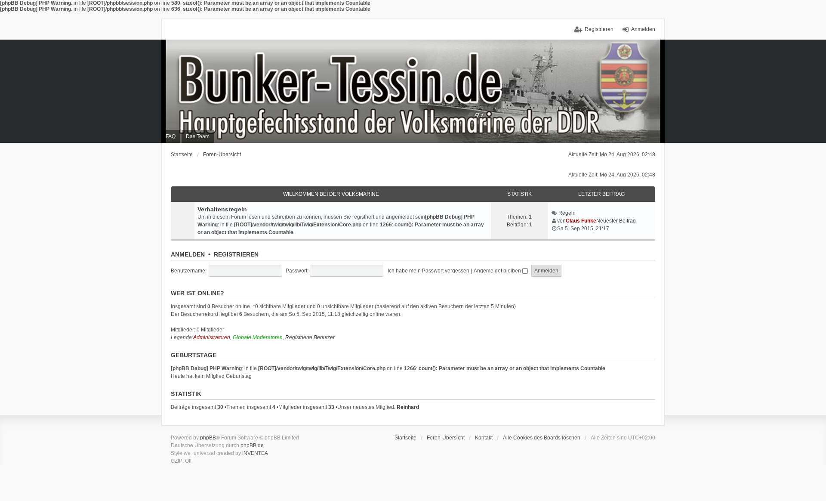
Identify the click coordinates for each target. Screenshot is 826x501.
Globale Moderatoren (258, 337)
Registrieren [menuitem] (599, 29)
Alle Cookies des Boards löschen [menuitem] (541, 438)
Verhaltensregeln (222, 209)
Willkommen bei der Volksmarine (331, 194)
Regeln (567, 213)
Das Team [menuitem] (198, 136)
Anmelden (188, 254)
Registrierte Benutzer (310, 337)
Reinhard (408, 407)
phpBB (208, 438)
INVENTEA (255, 453)
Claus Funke (581, 221)
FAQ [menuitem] (171, 136)
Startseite (182, 155)
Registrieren (236, 254)
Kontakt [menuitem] (484, 438)
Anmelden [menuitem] (643, 29)
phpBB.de (252, 445)
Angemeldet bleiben (498, 271)
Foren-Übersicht (222, 155)
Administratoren (211, 337)
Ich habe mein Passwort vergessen (428, 271)
